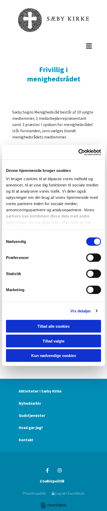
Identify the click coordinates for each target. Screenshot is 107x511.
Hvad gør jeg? (31, 427)
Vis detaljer (80, 311)
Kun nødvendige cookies (53, 355)
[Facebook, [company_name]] (47, 470)
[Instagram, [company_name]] (59, 470)
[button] (53, 46)
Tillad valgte (53, 341)
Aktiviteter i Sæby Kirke (40, 391)
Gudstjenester (32, 415)
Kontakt (26, 439)
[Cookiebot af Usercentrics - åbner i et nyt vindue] (78, 152)
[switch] (93, 258)
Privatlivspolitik (34, 493)
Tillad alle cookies (53, 326)
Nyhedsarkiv (30, 403)
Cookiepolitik (52, 481)
